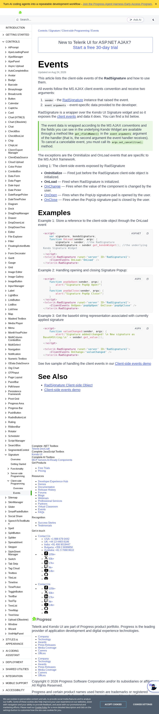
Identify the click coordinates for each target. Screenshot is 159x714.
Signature (54, 30)
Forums (42, 492)
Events (16, 493)
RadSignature (72, 100)
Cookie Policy (41, 707)
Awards (42, 642)
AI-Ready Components (59, 460)
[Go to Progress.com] (42, 620)
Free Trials (44, 468)
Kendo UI (37, 454)
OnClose (50, 200)
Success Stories (47, 522)
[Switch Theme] (153, 19)
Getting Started (18, 464)
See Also (52, 377)
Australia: (59, 550)
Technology (44, 639)
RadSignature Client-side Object (68, 385)
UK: (56, 541)
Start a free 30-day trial (95, 47)
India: (57, 544)
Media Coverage (47, 647)
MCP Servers (39, 460)
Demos (42, 484)
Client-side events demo (133, 363)
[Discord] (46, 579)
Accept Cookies (113, 704)
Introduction (15, 27)
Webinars (43, 498)
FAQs (41, 512)
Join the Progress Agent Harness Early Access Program (117, 4)
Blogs (41, 495)
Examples (54, 213)
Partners (42, 503)
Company (43, 636)
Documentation (46, 487)
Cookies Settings (142, 704)
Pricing (42, 471)
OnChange (52, 186)
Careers (42, 650)
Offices (42, 653)
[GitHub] (46, 575)
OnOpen (50, 195)
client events (66, 116)
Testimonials (45, 525)
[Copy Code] (147, 233)
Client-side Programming (75, 30)
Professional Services (50, 501)
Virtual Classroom (48, 506)
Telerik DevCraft (41, 448)
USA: (56, 539)
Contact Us (44, 536)
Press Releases (47, 645)
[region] (79, 704)
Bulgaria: (58, 547)
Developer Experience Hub (53, 481)
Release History (47, 489)
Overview (15, 459)
